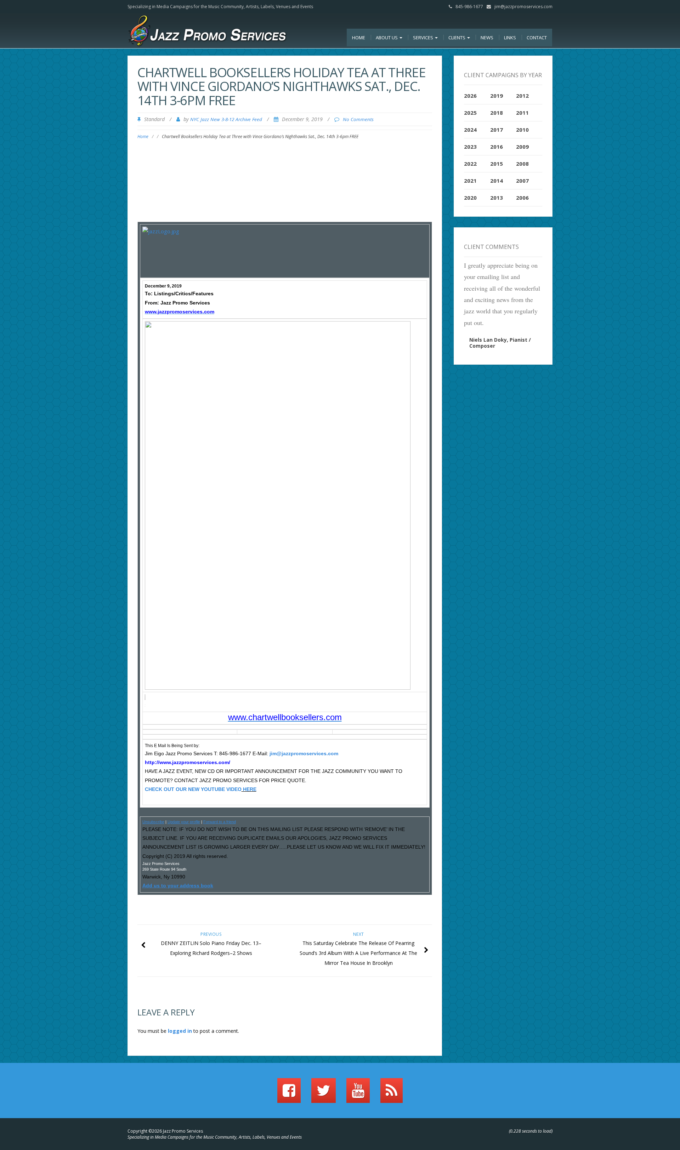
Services (423, 37)
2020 (470, 197)
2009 (522, 146)
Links (510, 37)
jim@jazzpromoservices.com (523, 7)
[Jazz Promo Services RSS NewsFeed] (391, 1093)
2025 (470, 112)
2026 (470, 95)
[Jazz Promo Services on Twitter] (323, 1093)
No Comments (358, 119)
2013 (496, 197)
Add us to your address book (177, 885)
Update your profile (184, 822)
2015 (496, 163)
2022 (470, 163)
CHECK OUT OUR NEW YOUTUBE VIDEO (193, 789)
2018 (496, 112)
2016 (496, 146)
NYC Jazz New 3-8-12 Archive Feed (226, 119)
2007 (522, 180)
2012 (522, 95)
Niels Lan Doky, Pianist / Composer (500, 342)
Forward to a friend (219, 822)
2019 (496, 95)
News (487, 37)
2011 (522, 112)
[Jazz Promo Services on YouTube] (358, 1093)
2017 (496, 129)
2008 (522, 163)
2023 (470, 146)
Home (358, 37)
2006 (522, 197)
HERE (249, 789)
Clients (457, 37)
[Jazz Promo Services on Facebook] (289, 1093)
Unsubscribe (153, 822)
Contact (537, 37)
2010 (522, 129)
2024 (470, 129)
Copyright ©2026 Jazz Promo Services (165, 1131)
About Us (387, 37)
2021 (470, 180)
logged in (180, 1030)
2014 (496, 180)
